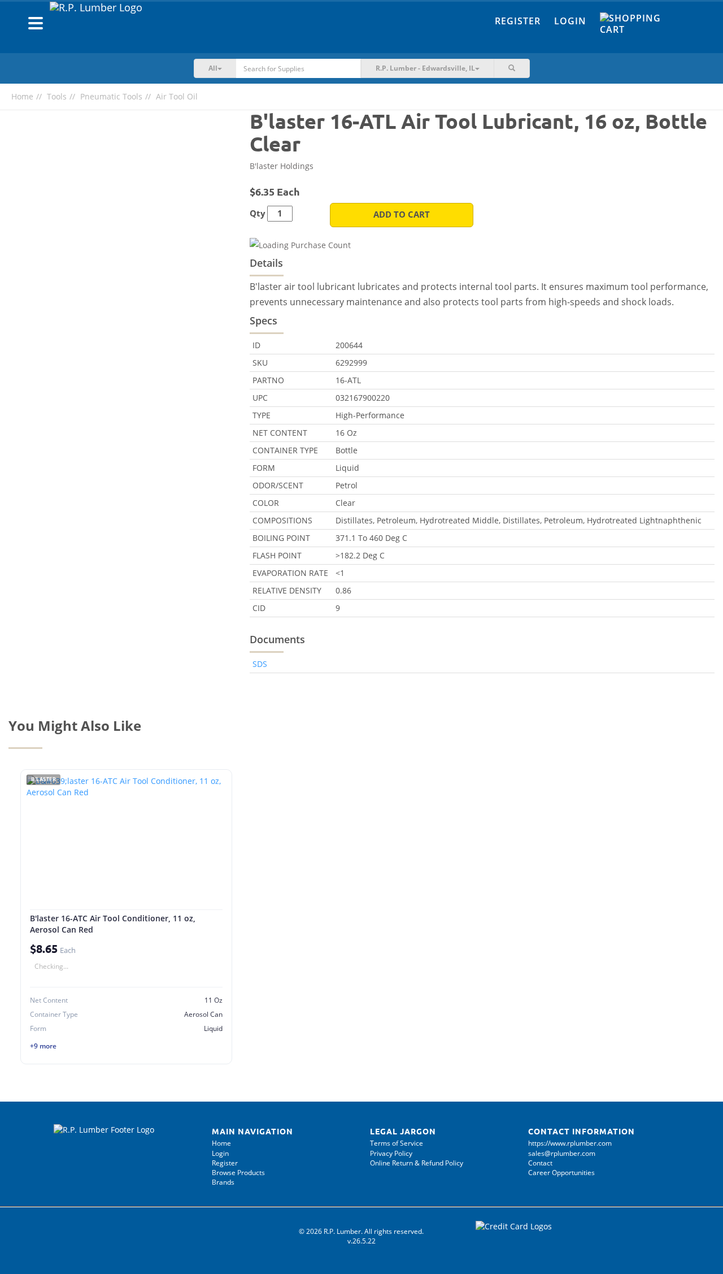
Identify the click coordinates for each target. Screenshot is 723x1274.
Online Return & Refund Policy (416, 1163)
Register (518, 21)
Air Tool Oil (177, 96)
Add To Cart (401, 214)
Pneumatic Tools (111, 96)
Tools (57, 96)
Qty (257, 213)
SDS (259, 663)
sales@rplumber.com (561, 1153)
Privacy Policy (391, 1153)
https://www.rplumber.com (570, 1143)
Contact (540, 1163)
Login (570, 21)
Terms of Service (396, 1143)
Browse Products (238, 1172)
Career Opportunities (561, 1172)
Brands (223, 1182)
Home (22, 96)
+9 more (43, 1046)
